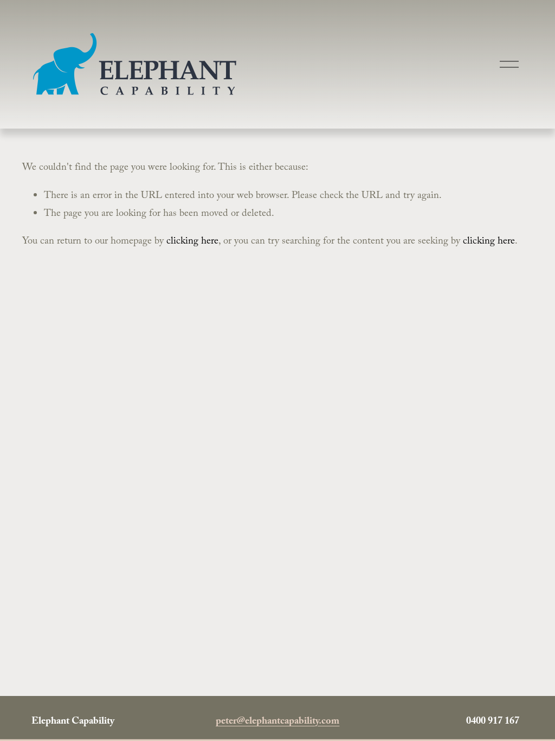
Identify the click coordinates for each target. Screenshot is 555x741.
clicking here (192, 242)
